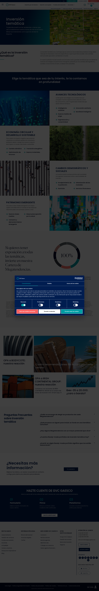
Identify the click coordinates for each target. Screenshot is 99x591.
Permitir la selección (49, 311)
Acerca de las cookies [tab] (73, 283)
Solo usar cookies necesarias (27, 311)
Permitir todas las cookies (72, 311)
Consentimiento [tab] (26, 283)
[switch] (41, 305)
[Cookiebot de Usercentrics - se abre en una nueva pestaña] (76, 278)
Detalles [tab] (49, 283)
